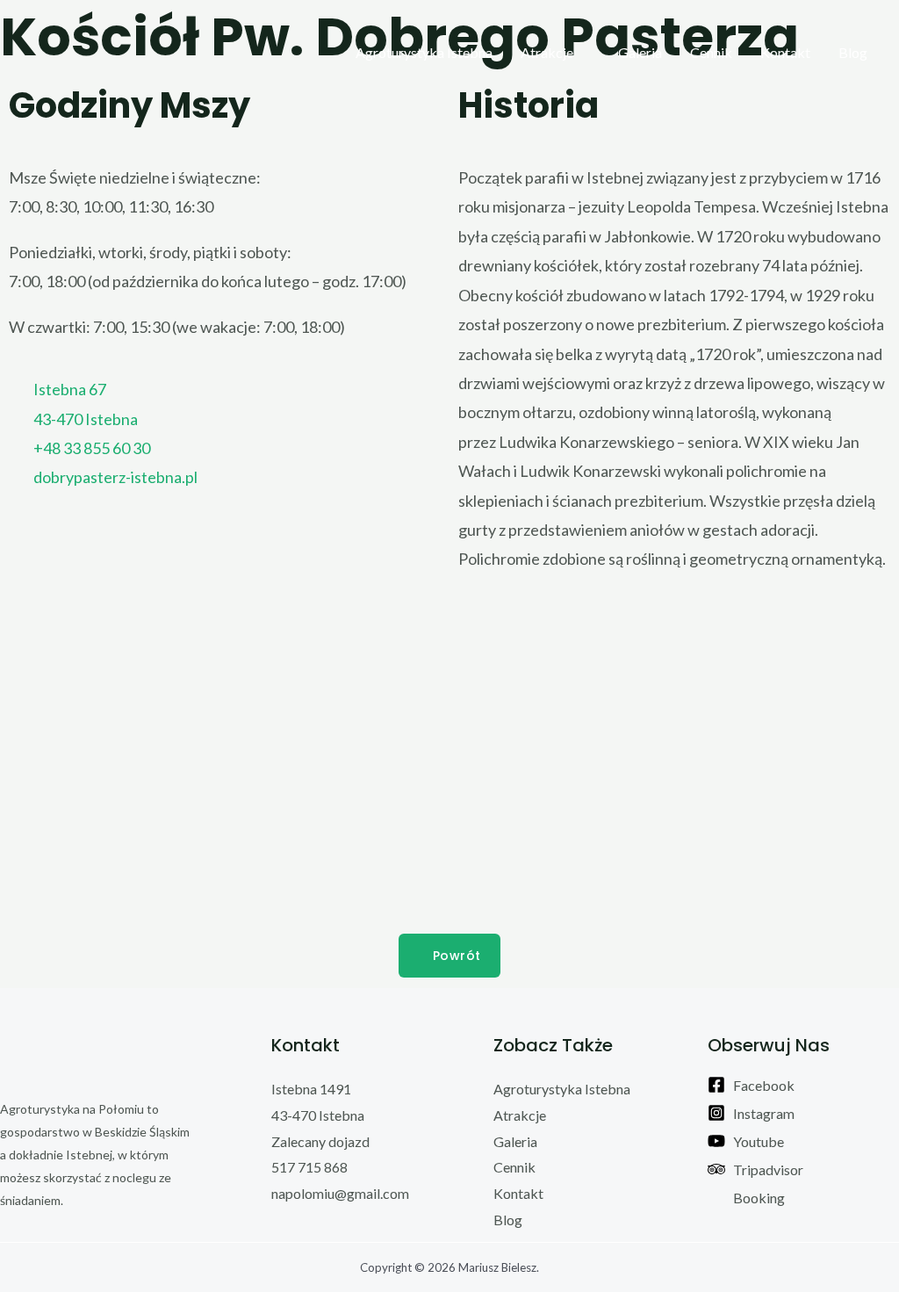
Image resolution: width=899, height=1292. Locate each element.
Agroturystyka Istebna (424, 52)
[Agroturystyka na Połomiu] (57, 52)
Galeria (640, 52)
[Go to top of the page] (96, 1058)
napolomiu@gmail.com (340, 1193)
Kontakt (785, 52)
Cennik (711, 52)
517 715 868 (309, 1166)
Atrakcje (547, 52)
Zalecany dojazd (320, 1141)
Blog (852, 52)
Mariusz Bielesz (497, 1267)
